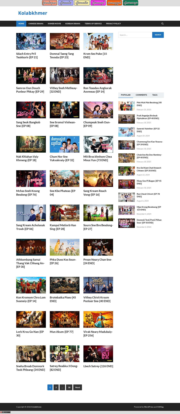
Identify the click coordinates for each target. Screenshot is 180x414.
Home (21, 24)
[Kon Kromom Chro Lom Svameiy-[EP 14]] (31, 285)
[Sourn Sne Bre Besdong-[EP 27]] (98, 213)
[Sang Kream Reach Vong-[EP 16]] (98, 178)
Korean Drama (72, 24)
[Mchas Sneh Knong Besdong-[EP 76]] (31, 178)
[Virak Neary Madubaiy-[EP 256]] (98, 319)
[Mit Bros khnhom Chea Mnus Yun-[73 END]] (98, 144)
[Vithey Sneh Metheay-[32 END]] (64, 75)
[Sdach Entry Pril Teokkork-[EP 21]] (31, 41)
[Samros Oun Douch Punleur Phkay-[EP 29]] (31, 75)
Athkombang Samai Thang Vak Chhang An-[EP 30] (30, 263)
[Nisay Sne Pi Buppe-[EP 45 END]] (126, 181)
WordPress (148, 407)
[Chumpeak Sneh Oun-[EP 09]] (98, 110)
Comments (141, 95)
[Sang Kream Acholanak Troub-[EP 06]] (31, 213)
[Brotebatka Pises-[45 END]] (64, 285)
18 (69, 387)
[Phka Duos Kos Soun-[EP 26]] (64, 247)
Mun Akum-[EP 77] (61, 331)
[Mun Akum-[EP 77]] (64, 319)
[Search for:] (141, 35)
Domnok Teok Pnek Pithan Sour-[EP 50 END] (149, 221)
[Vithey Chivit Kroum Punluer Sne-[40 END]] (98, 285)
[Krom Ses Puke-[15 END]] (98, 41)
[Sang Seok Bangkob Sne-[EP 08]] (31, 110)
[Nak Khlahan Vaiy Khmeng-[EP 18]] (31, 144)
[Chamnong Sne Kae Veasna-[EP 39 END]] (126, 142)
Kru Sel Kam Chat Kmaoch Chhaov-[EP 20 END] (149, 169)
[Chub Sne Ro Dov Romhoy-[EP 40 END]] (126, 155)
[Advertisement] (140, 64)
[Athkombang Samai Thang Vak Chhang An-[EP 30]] (31, 247)
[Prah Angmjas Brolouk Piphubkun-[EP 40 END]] (126, 115)
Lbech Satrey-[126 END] (98, 366)
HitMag (160, 407)
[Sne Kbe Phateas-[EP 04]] (64, 178)
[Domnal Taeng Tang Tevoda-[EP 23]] (64, 41)
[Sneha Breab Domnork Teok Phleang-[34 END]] (31, 353)
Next (77, 387)
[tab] (125, 95)
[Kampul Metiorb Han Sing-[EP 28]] (64, 213)
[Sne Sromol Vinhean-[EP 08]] (64, 110)
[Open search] (162, 24)
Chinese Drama (35, 24)
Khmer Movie (54, 24)
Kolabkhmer (32, 13)
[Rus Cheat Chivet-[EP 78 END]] (126, 194)
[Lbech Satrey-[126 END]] (98, 353)
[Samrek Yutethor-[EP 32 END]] (126, 129)
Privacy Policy (113, 24)
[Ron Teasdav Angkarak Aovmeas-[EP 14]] (98, 75)
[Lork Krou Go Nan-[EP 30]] (31, 319)
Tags (154, 95)
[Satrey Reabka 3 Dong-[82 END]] (64, 353)
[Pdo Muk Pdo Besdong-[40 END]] (126, 102)
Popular (125, 95)
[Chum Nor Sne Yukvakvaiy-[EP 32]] (64, 144)
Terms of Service (93, 24)
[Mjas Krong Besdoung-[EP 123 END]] (126, 207)
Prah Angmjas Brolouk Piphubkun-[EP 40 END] (148, 116)
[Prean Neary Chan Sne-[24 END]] (98, 247)
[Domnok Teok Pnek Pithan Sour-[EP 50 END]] (126, 220)
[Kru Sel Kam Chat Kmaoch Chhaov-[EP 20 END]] (126, 168)
